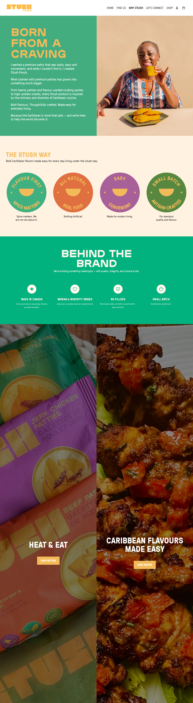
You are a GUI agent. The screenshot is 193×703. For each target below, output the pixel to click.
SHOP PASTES (144, 565)
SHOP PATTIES (48, 560)
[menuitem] (110, 8)
